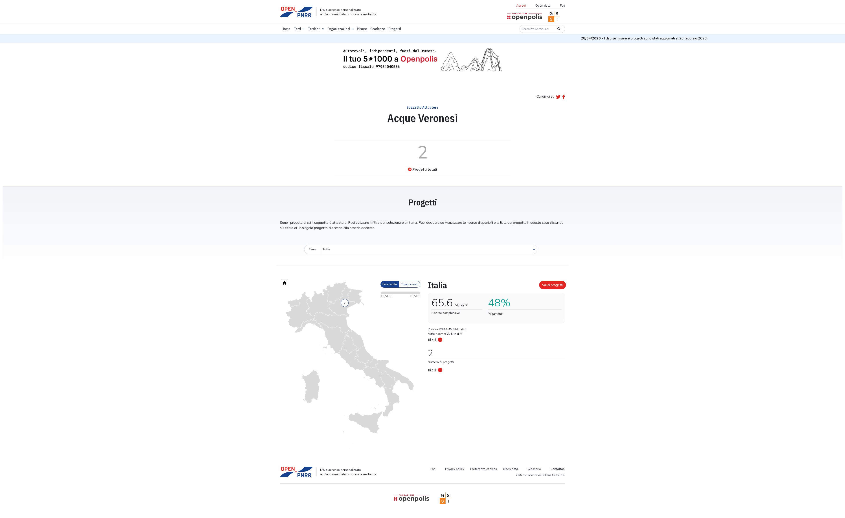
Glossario (534, 469)
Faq (562, 6)
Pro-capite (389, 284)
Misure (362, 29)
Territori (314, 29)
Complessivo (409, 284)
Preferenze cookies (483, 469)
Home (286, 29)
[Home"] (284, 282)
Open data (542, 6)
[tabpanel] (495, 325)
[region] (350, 365)
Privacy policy (454, 469)
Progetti (394, 29)
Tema (312, 249)
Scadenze (377, 29)
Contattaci (558, 469)
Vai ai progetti (552, 285)
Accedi (521, 6)
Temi (297, 29)
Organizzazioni (338, 29)
